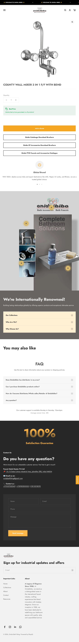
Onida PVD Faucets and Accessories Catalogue (39, 153)
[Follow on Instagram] (10, 627)
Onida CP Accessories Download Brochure (39, 145)
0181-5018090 (35, 486)
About (5, 591)
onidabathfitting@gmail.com (13, 478)
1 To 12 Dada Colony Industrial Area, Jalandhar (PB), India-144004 (29, 471)
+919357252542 (9, 486)
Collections (7, 587)
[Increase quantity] (16, 100)
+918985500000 (23, 486)
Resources (6, 599)
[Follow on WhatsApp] (20, 627)
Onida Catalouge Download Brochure (39, 137)
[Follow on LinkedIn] (15, 627)
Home (5, 584)
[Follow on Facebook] (4, 627)
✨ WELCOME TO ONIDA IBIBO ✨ (44, 2)
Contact (6, 595)
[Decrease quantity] (6, 100)
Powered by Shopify (27, 634)
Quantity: (6, 95)
